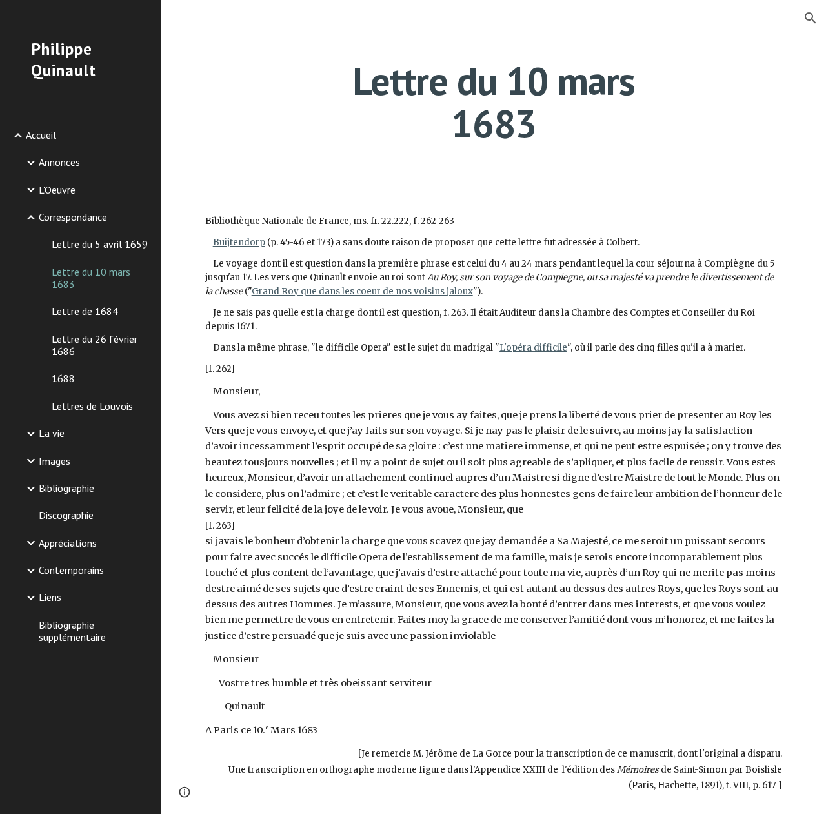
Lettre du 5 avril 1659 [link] (100, 244)
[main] (493, 102)
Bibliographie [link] (66, 488)
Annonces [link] (59, 162)
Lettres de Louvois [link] (92, 406)
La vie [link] (52, 433)
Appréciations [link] (68, 542)
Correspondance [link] (73, 216)
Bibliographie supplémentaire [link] (72, 631)
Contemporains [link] (71, 570)
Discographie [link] (66, 515)
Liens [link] (50, 597)
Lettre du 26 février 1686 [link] (94, 345)
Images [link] (54, 460)
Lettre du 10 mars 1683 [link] (91, 277)
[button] (810, 18)
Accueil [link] (41, 134)
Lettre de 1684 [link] (85, 311)
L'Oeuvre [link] (57, 189)
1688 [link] (63, 378)
